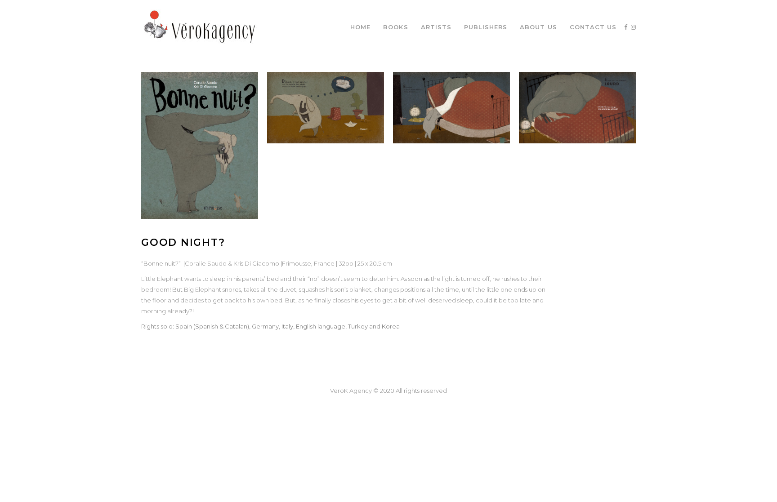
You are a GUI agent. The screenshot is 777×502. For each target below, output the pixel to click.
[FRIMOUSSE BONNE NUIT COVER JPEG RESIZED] (199, 145)
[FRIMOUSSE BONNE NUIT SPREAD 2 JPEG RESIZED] (325, 107)
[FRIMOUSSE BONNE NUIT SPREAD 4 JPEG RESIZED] (577, 107)
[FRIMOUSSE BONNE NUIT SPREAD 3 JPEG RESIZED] (451, 107)
